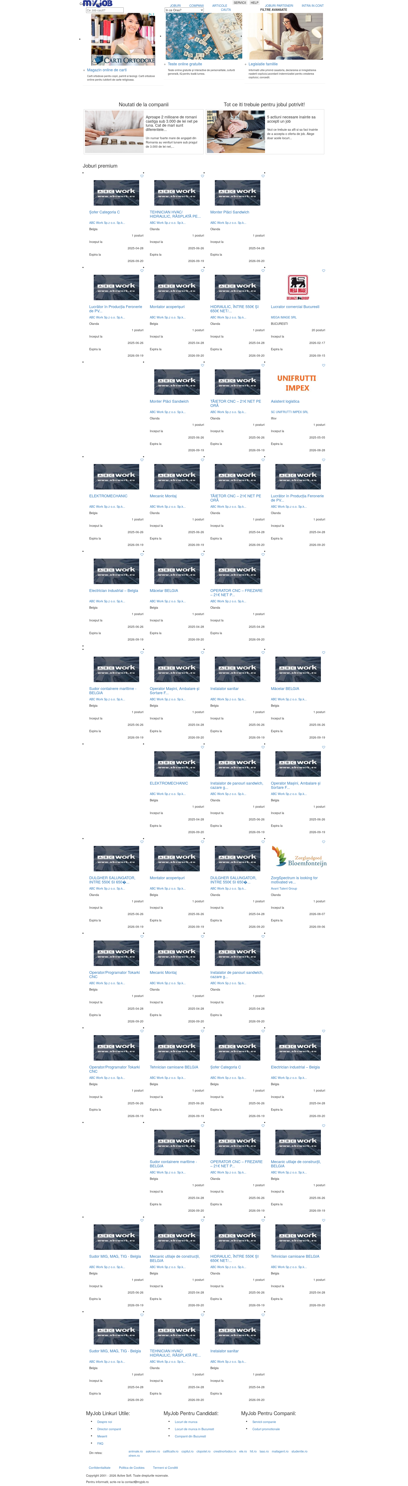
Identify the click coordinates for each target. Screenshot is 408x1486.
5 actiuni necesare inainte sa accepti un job (291, 119)
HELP (254, 2)
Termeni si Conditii (165, 1467)
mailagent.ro (280, 1451)
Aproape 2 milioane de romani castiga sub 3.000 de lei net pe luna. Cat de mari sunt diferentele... (172, 123)
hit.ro (253, 1451)
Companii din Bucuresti (190, 1436)
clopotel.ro (204, 1451)
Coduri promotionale (266, 1429)
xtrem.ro (134, 1455)
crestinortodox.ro (225, 1451)
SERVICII (240, 2)
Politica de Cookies (131, 1467)
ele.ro (243, 1451)
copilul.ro (187, 1451)
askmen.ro (153, 1451)
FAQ (100, 1443)
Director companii (109, 1429)
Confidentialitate (99, 1467)
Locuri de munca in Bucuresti (194, 1429)
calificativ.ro (170, 1451)
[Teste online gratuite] (204, 36)
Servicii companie (264, 1422)
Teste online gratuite (185, 63)
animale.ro (136, 1451)
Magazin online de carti (107, 69)
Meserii (102, 1436)
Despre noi (104, 1422)
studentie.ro (299, 1451)
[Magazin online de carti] (123, 39)
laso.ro (264, 1451)
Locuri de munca (186, 1422)
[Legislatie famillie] (284, 36)
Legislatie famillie (263, 63)
